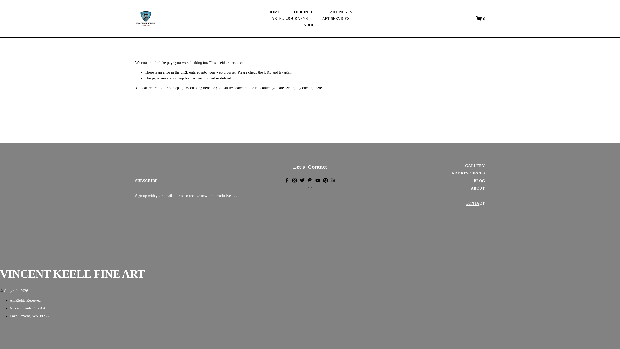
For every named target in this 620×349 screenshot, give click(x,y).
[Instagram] (294, 180)
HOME (274, 12)
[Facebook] (286, 180)
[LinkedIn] (333, 180)
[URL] (310, 188)
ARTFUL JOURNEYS (289, 18)
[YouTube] (317, 180)
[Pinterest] (325, 180)
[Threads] (310, 180)
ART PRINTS (341, 12)
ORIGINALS (305, 12)
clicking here (200, 88)
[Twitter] (302, 180)
